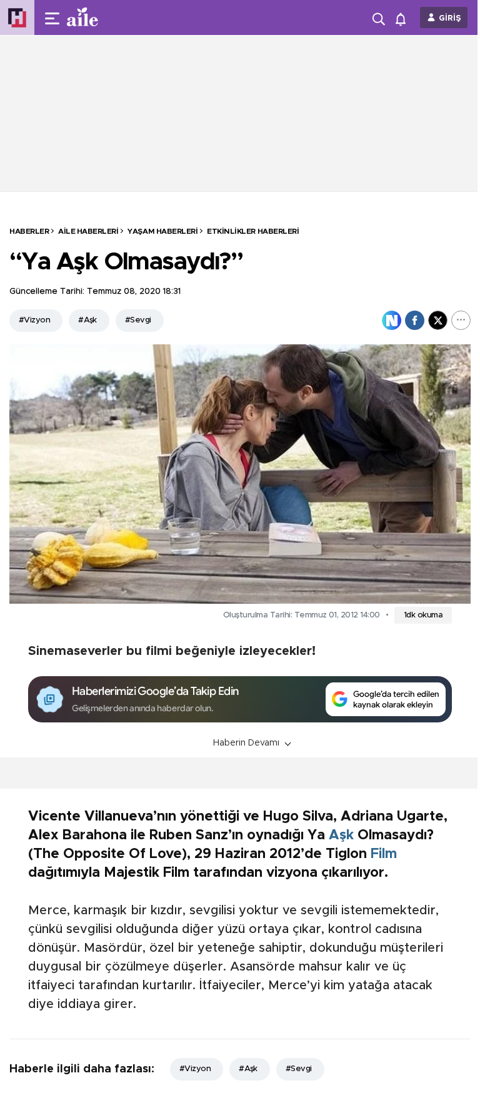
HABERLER (29, 231)
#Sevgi (138, 320)
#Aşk (87, 320)
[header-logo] (107, 17)
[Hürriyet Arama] (380, 17)
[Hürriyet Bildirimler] (403, 17)
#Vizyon (34, 320)
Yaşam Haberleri (163, 231)
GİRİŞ (450, 18)
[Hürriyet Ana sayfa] (17, 18)
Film (384, 854)
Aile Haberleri (88, 231)
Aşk (341, 835)
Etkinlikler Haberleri (253, 231)
